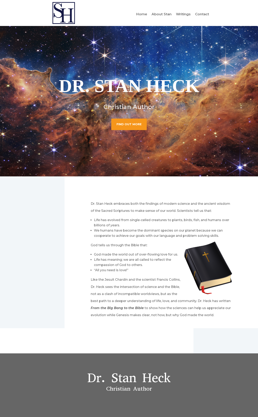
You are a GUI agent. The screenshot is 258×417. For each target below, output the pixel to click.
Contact (202, 14)
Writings (183, 14)
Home (141, 14)
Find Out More (129, 124)
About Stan (162, 14)
